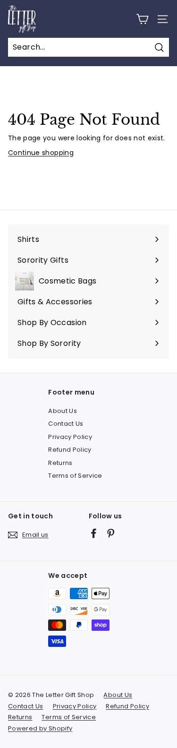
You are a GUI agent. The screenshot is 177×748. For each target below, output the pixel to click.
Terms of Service (75, 475)
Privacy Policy (70, 436)
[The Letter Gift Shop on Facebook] (94, 533)
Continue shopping (41, 152)
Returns (60, 462)
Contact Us (66, 423)
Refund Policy (70, 449)
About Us (62, 410)
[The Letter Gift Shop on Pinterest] (111, 533)
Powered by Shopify (40, 728)
